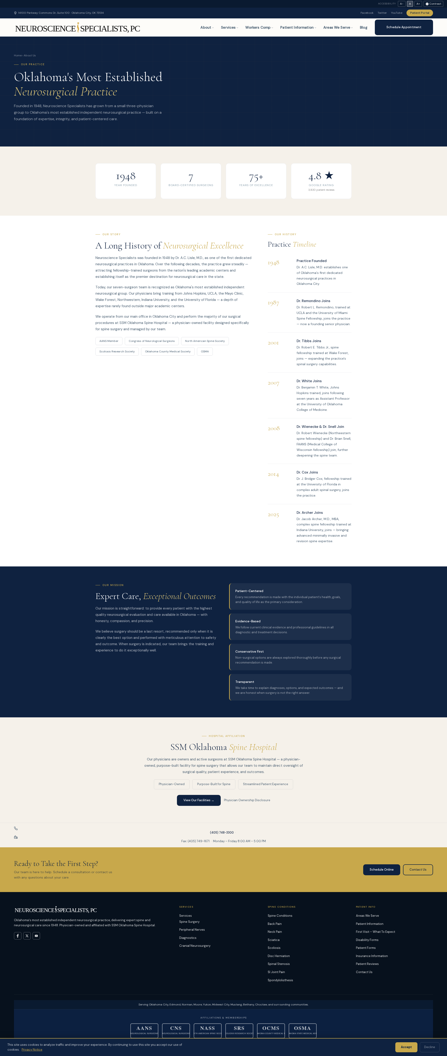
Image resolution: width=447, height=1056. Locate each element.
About (205, 27)
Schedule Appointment (403, 27)
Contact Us (418, 870)
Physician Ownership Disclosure (247, 800)
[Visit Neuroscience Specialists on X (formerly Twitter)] (27, 936)
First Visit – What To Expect (375, 932)
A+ (418, 4)
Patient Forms (366, 948)
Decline (429, 1047)
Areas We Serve (336, 27)
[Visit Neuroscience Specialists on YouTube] (36, 936)
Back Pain (275, 924)
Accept (406, 1047)
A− (401, 4)
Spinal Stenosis (279, 964)
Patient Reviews (367, 964)
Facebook (367, 13)
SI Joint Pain (276, 972)
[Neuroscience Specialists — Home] (78, 27)
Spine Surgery (189, 922)
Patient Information (297, 27)
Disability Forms (367, 940)
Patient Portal (419, 13)
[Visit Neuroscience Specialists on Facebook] (17, 936)
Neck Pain (275, 932)
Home (18, 55)
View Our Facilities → (198, 800)
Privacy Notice (32, 1050)
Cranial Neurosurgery (194, 946)
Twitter (382, 13)
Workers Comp (258, 27)
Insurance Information (372, 956)
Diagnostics (187, 938)
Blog (363, 27)
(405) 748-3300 (222, 833)
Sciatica (274, 940)
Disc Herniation (279, 956)
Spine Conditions (280, 916)
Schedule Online (382, 870)
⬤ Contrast (433, 4)
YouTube (396, 13)
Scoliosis (274, 948)
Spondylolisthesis (280, 980)
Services (228, 27)
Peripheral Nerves (192, 930)
